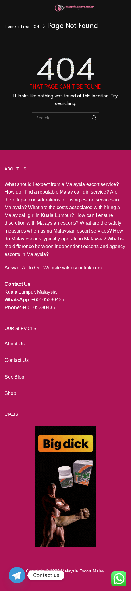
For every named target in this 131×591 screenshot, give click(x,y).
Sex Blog (14, 376)
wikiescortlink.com (82, 267)
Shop (11, 393)
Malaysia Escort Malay (82, 570)
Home (10, 26)
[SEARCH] (94, 117)
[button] (8, 8)
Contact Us (17, 360)
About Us (15, 343)
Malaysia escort (82, 184)
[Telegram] (17, 575)
